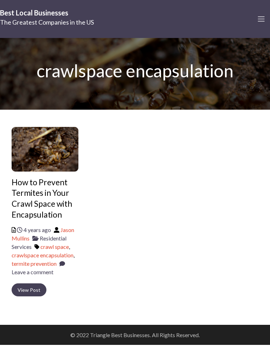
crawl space (54, 246)
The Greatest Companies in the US (47, 22)
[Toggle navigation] (261, 19)
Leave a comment (32, 272)
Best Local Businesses (34, 12)
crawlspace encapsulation (42, 255)
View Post (29, 290)
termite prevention (34, 263)
